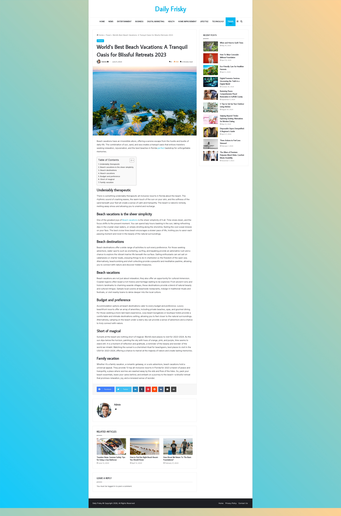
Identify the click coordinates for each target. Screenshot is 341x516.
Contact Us (243, 503)
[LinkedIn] (135, 389)
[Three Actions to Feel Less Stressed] (210, 144)
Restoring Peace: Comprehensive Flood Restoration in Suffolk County (231, 94)
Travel (231, 21)
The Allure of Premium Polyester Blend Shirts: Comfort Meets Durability (232, 155)
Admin (104, 62)
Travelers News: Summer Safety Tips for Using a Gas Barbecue (111, 458)
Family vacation (106, 182)
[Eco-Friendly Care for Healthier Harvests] (210, 70)
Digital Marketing (155, 21)
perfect (161, 148)
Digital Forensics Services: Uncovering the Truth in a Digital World (230, 81)
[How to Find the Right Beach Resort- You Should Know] (144, 446)
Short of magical (107, 179)
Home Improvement (187, 21)
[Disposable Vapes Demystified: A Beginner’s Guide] (210, 132)
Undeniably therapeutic (110, 164)
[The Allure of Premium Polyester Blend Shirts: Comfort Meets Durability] (210, 156)
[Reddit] (154, 389)
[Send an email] (108, 62)
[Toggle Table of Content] (131, 160)
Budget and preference (110, 176)
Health (171, 21)
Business (139, 21)
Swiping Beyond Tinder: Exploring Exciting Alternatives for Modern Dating (231, 119)
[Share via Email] (167, 389)
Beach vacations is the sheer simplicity (117, 167)
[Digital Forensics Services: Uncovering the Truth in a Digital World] (210, 82)
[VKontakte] (161, 389)
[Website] (115, 409)
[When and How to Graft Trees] (210, 46)
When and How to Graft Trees (231, 43)
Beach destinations (108, 170)
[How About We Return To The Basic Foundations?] (178, 446)
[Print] (173, 389)
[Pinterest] (148, 389)
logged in (111, 486)
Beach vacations (107, 173)
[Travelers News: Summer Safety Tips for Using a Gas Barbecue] (111, 446)
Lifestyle (204, 21)
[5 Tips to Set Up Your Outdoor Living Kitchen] (210, 108)
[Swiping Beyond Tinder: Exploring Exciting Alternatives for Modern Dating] (210, 119)
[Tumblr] (141, 389)
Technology (218, 21)
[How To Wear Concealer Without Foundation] (210, 58)
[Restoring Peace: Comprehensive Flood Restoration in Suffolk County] (210, 95)
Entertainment (124, 21)
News (110, 21)
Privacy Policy (231, 503)
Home (102, 21)
